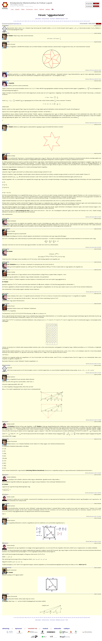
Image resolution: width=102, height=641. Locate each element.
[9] (26, 21)
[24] (56, 21)
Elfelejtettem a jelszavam (60, 18)
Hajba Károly (7, 567)
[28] (64, 21)
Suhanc (6, 421)
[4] (18, 21)
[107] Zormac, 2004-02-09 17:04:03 (95, 70)
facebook (45, 628)
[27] (62, 21)
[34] (77, 21)
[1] (14, 21)
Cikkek (22, 9)
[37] (83, 21)
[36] (81, 21)
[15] (38, 21)
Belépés (96, 3)
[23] (54, 21)
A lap (12, 9)
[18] (44, 21)
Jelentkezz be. (17, 23)
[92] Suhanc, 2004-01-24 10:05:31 (95, 363)
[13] (34, 21)
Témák (66, 18)
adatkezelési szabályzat (62, 628)
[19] (46, 21)
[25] (58, 21)
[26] (60, 21)
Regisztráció (96, 6)
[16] (40, 21)
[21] (50, 21)
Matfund (41, 9)
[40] (89, 21)
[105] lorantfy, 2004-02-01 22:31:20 (95, 122)
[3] (17, 21)
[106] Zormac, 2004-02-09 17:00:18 (95, 79)
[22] (52, 21)
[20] (48, 21)
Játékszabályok (38, 18)
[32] (72, 21)
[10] (28, 21)
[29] (66, 21)
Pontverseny (29, 9)
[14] (36, 21)
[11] (30, 21)
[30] (68, 21)
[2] (15, 21)
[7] (23, 21)
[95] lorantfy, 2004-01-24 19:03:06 (95, 372)
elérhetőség (5, 628)
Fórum (36, 9)
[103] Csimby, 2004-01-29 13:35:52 (95, 216)
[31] (70, 21)
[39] (87, 21)
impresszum (18, 628)
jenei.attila (7, 365)
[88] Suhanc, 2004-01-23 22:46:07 (95, 541)
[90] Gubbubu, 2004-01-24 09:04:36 (95, 472)
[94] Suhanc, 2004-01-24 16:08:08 (95, 419)
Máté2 (7, 25)
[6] (22, 21)
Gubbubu (7, 153)
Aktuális (17, 9)
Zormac (7, 71)
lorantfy (7, 33)
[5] (20, 21)
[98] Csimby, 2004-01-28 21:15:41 (95, 291)
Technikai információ (45, 18)
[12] (32, 21)
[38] (85, 21)
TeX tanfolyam (52, 18)
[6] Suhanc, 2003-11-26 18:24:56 (95, 516)
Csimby (7, 218)
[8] (25, 21)
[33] (74, 21)
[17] (42, 21)
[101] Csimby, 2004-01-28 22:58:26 (95, 247)
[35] (79, 21)
